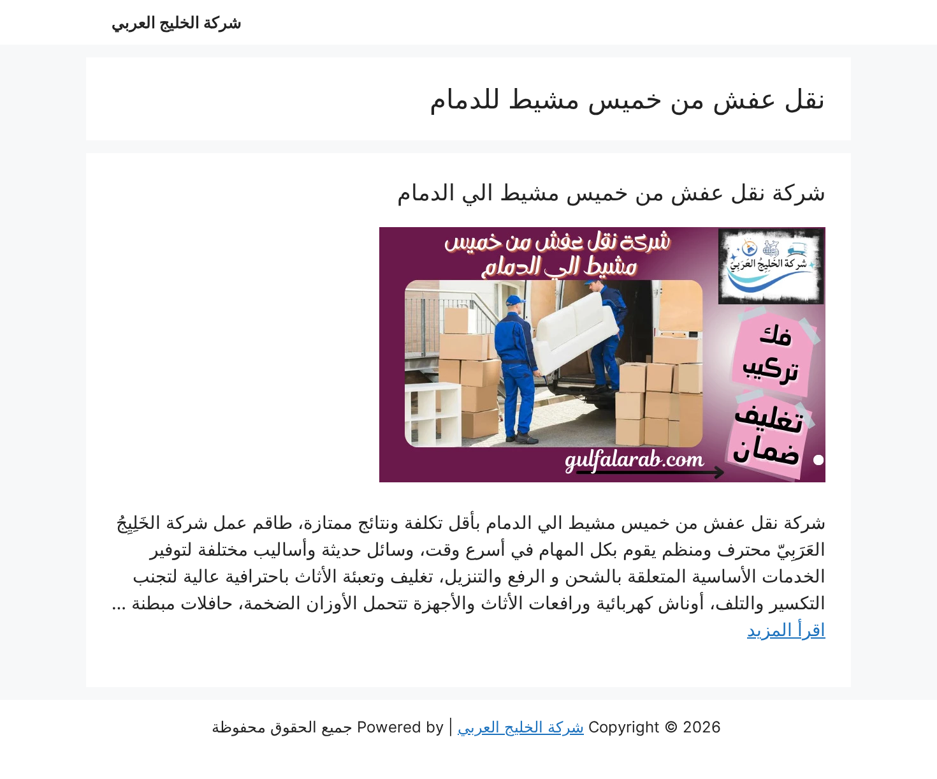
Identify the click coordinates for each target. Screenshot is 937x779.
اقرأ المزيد (786, 630)
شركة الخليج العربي (177, 22)
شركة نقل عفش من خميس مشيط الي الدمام (611, 192)
